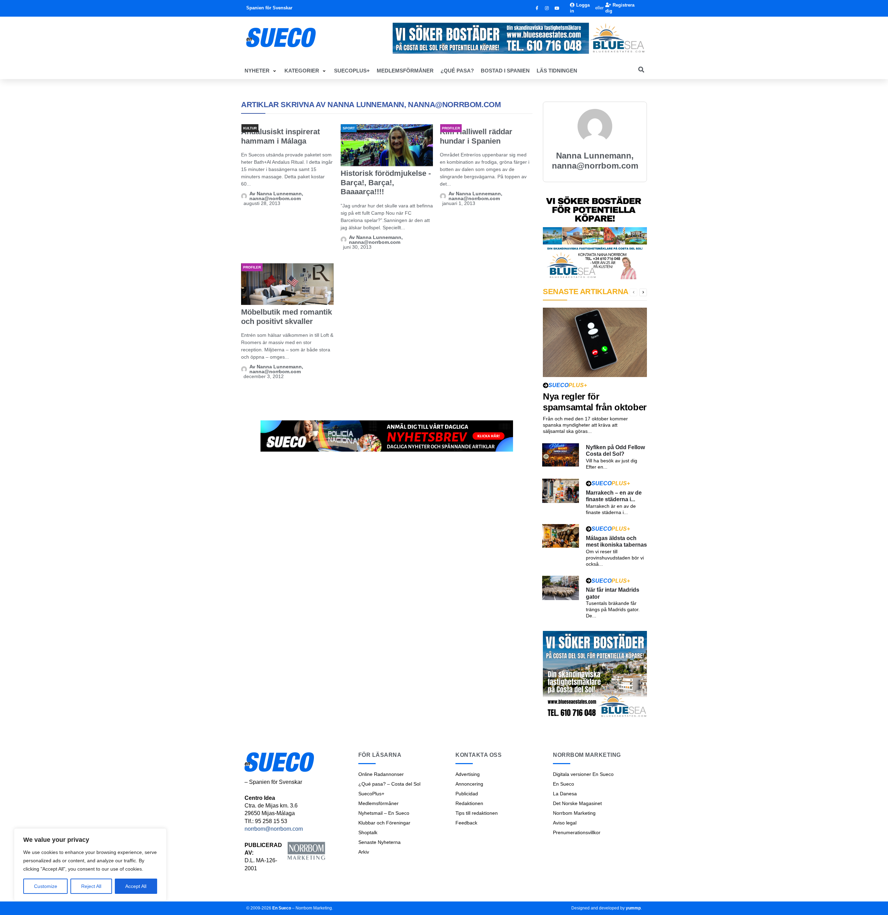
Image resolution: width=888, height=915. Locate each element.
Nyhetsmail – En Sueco (383, 813)
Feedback (466, 823)
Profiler (451, 128)
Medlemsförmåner (378, 803)
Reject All (91, 886)
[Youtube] (557, 8)
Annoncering (469, 784)
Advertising (467, 774)
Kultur (250, 128)
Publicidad (466, 793)
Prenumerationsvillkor (576, 832)
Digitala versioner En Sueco (583, 774)
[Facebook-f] (537, 8)
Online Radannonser (381, 774)
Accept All (135, 886)
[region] (90, 864)
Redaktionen (469, 803)
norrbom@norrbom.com (274, 829)
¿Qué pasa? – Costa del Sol (389, 784)
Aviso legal (565, 823)
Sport (349, 128)
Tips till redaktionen (476, 813)
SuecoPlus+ (371, 793)
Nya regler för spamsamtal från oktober (595, 401)
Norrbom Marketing (574, 813)
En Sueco (563, 784)
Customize (45, 886)
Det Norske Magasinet (577, 803)
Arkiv (363, 852)
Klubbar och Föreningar (384, 823)
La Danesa (565, 793)
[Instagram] (547, 8)
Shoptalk (367, 832)
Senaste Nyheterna (379, 842)
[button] (261, 71)
